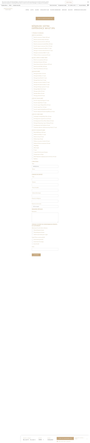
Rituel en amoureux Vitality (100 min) (42, 37)
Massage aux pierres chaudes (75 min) (42, 82)
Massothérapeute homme (39, 232)
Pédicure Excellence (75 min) (40, 134)
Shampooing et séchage (38, 154)
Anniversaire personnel (38, 239)
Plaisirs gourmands (55, 9)
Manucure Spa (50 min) (39, 136)
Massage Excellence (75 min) (40, 75)
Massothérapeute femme (39, 230)
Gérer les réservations (53, 5)
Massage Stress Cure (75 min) (40, 80)
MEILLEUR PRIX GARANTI (64, 441)
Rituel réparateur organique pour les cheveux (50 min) (45, 156)
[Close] (88, 2)
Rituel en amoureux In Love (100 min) (42, 41)
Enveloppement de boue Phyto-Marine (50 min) (44, 120)
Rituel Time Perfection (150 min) (41, 68)
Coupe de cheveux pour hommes (41, 152)
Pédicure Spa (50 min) (38, 139)
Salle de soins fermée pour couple (41, 234)
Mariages (64, 9)
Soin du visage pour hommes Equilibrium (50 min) (44, 111)
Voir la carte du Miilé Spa (45, 18)
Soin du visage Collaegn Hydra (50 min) (42, 104)
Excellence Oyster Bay (16, 5)
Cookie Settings (69, 2)
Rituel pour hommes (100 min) (40, 62)
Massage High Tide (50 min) (40, 89)
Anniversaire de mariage (39, 241)
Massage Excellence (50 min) (40, 73)
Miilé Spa (70, 9)
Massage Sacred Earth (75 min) (40, 78)
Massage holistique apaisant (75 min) (41, 86)
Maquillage (36, 145)
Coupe (35, 150)
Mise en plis (36, 147)
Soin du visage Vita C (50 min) (40, 107)
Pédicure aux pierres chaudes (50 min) (42, 141)
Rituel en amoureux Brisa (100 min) (41, 39)
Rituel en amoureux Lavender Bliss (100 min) (43, 44)
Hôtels (10, 5)
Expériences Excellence (80, 9)
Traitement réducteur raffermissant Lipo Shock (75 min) (45, 127)
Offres (27, 9)
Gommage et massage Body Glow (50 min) (42, 116)
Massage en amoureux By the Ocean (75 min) (43, 50)
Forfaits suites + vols (79, 438)
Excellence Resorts (4, 5)
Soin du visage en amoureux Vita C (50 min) (43, 46)
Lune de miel (36, 243)
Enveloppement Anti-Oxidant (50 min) (42, 125)
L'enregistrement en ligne (62, 5)
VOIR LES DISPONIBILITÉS (65, 438)
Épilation (36, 158)
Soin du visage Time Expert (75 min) (41, 100)
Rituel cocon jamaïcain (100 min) (41, 59)
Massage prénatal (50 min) (39, 95)
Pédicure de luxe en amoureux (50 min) (42, 55)
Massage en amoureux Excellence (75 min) (42, 48)
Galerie (37, 9)
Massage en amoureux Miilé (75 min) (41, 52)
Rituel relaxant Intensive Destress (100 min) (43, 64)
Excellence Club (44, 9)
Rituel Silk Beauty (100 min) (40, 132)
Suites (32, 9)
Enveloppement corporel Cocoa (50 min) (42, 118)
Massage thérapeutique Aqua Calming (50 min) (43, 123)
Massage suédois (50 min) (39, 91)
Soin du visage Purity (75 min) (40, 102)
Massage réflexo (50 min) (39, 93)
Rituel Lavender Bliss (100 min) (40, 66)
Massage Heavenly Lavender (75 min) (41, 84)
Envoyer (36, 254)
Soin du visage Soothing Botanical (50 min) (43, 109)
